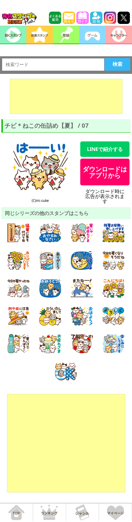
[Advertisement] (66, 96)
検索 (117, 64)
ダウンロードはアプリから (105, 172)
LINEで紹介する (105, 149)
